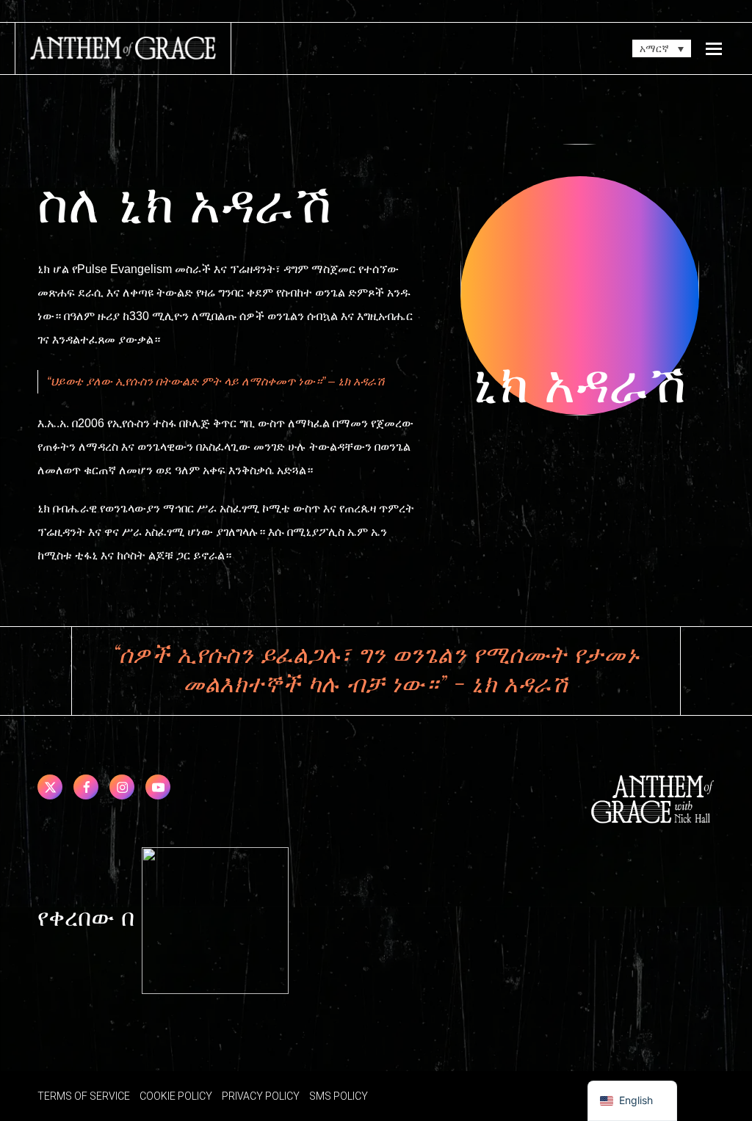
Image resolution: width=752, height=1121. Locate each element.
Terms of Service (83, 1096)
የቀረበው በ (89, 919)
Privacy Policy (261, 1096)
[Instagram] (121, 786)
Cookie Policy (176, 1096)
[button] (714, 49)
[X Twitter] (49, 786)
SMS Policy (338, 1096)
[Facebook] (85, 786)
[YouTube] (157, 786)
